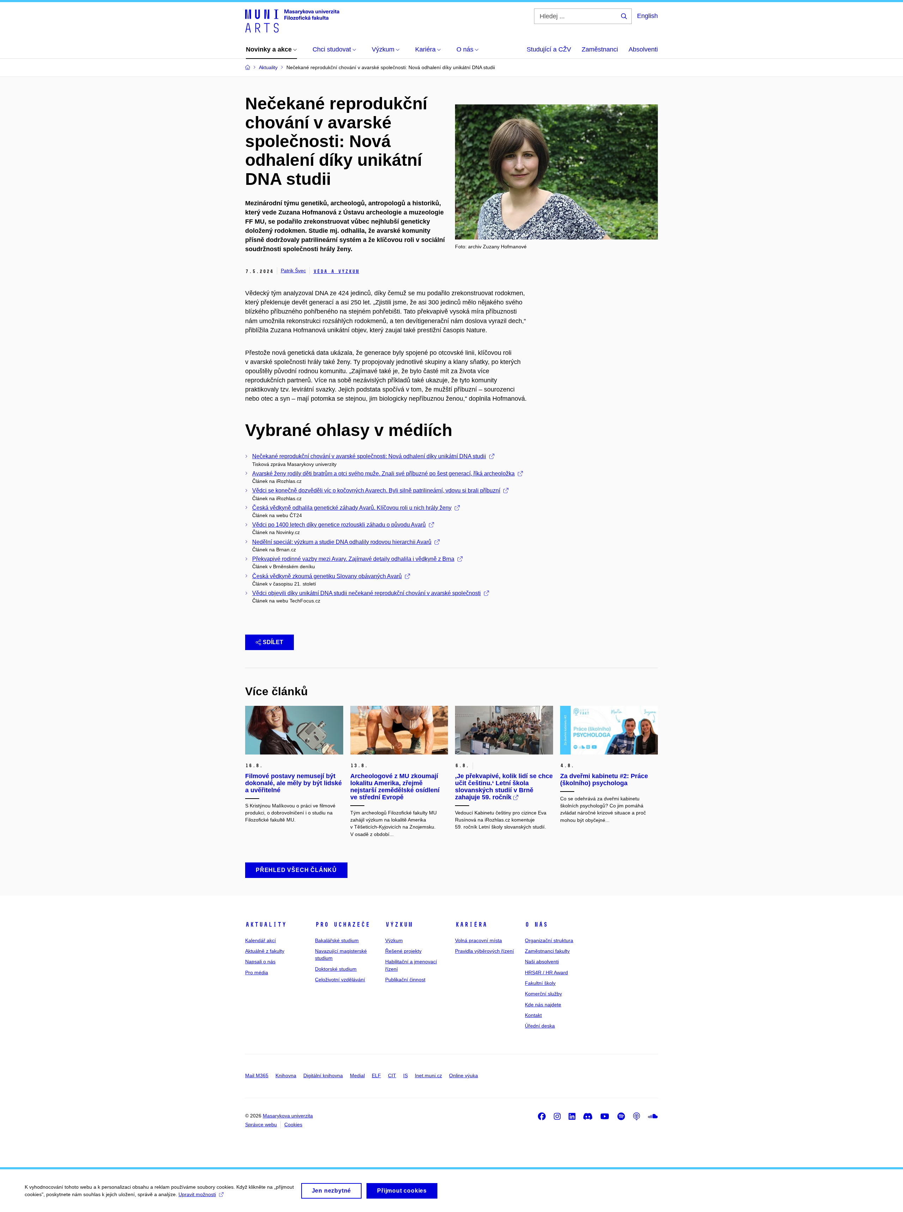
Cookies (293, 1124)
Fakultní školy (540, 983)
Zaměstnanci (600, 49)
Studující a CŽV (549, 49)
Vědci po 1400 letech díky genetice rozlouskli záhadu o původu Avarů (339, 525)
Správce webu (261, 1124)
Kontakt (533, 1015)
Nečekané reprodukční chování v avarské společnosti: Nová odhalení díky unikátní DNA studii (369, 456)
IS (405, 1075)
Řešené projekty (403, 951)
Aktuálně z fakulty (264, 951)
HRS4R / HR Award (546, 972)
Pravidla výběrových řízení (484, 951)
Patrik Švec (293, 270)
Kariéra (471, 924)
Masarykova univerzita (288, 1116)
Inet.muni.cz (428, 1075)
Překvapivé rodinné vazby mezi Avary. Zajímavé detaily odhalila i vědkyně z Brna (353, 559)
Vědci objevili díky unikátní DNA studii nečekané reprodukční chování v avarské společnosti (366, 593)
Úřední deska (540, 1026)
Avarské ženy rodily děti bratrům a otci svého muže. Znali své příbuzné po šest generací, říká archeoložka (383, 474)
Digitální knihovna (323, 1075)
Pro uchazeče (342, 924)
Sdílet (273, 642)
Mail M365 (256, 1075)
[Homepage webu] (292, 20)
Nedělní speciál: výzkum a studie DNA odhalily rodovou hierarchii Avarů (341, 542)
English (647, 15)
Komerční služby (543, 993)
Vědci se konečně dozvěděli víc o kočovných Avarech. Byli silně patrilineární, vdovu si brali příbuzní (376, 490)
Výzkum (399, 924)
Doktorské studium (336, 969)
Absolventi (643, 49)
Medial (357, 1075)
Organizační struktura (549, 940)
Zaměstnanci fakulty (547, 951)
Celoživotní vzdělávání (340, 979)
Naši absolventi (542, 961)
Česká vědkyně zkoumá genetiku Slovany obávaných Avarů (327, 576)
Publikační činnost (405, 979)
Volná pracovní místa (478, 940)
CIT (392, 1075)
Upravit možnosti (197, 1194)
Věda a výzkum (336, 271)
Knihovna (285, 1075)
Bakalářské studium (337, 940)
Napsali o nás (260, 961)
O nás (536, 924)
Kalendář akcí (260, 940)
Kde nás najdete (543, 1004)
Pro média (256, 972)
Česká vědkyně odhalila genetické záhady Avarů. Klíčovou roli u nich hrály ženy (352, 508)
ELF (376, 1075)
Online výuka (463, 1075)
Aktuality (265, 924)
